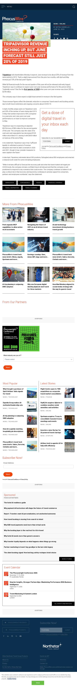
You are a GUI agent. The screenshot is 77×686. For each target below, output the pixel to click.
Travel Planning (31, 188)
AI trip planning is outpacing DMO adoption (12, 285)
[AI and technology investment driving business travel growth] (64, 214)
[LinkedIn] (8, 636)
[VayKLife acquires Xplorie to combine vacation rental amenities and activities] (69, 407)
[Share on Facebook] (54, 38)
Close (38, 683)
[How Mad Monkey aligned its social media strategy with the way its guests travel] (64, 274)
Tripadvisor (6, 75)
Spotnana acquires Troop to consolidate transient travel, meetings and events (51, 418)
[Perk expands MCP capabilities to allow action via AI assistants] (13, 214)
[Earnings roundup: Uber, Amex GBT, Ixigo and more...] (38, 244)
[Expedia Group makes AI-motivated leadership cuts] (32, 407)
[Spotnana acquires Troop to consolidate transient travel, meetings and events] (69, 420)
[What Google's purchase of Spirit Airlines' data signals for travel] (32, 393)
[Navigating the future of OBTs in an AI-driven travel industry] (38, 214)
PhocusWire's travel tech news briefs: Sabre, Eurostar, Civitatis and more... (64, 257)
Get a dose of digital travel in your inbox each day (55, 121)
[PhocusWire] (14, 19)
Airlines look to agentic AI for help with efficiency (52, 444)
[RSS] (16, 636)
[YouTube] (20, 636)
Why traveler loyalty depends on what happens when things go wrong (30, 541)
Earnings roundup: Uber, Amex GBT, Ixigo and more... (37, 256)
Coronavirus (25, 182)
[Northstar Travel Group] (52, 646)
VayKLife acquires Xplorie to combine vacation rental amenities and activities (51, 405)
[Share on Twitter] (57, 38)
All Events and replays (63, 604)
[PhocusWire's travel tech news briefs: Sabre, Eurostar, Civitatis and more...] (64, 244)
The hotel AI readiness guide (15, 503)
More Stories (67, 559)
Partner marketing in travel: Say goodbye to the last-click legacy (28, 547)
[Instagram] (12, 636)
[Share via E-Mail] (64, 38)
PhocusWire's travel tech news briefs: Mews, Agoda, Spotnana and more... (12, 257)
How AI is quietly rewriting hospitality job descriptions (13, 430)
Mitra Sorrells (62, 27)
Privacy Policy (63, 634)
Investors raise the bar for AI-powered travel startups (51, 431)
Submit (67, 141)
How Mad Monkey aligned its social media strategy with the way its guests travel (63, 286)
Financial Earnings (55, 182)
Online (62, 24)
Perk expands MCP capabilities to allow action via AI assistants (12, 227)
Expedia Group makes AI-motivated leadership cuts (13, 404)
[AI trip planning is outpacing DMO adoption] (13, 274)
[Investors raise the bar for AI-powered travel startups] (69, 434)
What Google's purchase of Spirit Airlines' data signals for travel (13, 391)
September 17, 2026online (16, 587)
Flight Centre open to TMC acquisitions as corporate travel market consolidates (51, 391)
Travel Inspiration (12, 188)
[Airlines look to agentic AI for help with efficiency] (69, 447)
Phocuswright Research (17, 622)
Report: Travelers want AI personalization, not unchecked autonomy (30, 514)
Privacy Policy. (24, 479)
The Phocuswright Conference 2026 (23, 573)
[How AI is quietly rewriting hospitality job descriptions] (32, 433)
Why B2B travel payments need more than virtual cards (24, 525)
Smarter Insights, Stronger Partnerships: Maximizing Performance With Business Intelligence (41, 583)
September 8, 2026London (15, 597)
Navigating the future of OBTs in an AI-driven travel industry (37, 227)
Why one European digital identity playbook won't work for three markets (38, 286)
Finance (39, 182)
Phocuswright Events (17, 630)
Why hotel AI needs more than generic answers (22, 536)
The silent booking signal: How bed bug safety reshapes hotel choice (30, 553)
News (56, 24)
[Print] (67, 38)
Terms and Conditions (56, 146)
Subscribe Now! (48, 623)
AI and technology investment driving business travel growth (63, 227)
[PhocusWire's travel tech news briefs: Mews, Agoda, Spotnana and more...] (13, 244)
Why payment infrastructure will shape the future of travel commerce (30, 508)
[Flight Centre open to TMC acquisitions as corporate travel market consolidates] (69, 393)
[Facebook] (3, 636)
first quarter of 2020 (32, 89)
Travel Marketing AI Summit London (23, 594)
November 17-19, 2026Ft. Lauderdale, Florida (17, 576)
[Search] (74, 7)
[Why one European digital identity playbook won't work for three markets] (38, 274)
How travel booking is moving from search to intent (23, 519)
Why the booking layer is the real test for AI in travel (24, 530)
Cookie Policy (11, 679)
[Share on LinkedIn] (61, 38)
